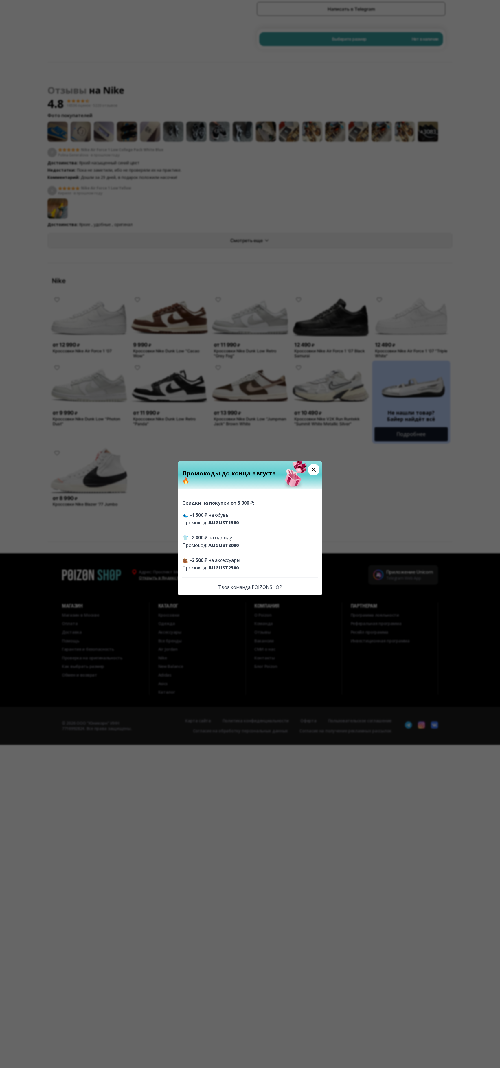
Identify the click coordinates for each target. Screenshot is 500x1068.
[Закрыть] (313, 469)
